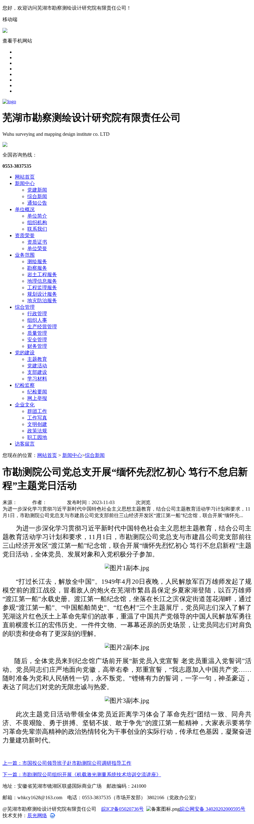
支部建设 (37, 372)
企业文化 (25, 404)
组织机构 (37, 222)
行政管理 (37, 313)
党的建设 (25, 352)
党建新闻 (37, 190)
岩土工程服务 (42, 274)
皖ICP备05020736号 (122, 809)
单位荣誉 (37, 248)
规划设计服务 (42, 294)
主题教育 (37, 359)
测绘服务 (37, 261)
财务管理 (37, 346)
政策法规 (37, 430)
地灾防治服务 (42, 300)
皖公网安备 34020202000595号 (212, 809)
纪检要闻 (37, 391)
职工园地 (37, 437)
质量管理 (37, 333)
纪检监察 (25, 385)
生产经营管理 (42, 326)
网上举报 (37, 398)
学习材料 (37, 378)
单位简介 (37, 216)
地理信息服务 (42, 281)
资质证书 (37, 242)
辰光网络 (37, 815)
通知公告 (37, 203)
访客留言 (25, 443)
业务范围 (25, 255)
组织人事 (37, 320)
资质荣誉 (25, 235)
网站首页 (25, 176)
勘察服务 (37, 268)
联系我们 (37, 229)
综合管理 (25, 307)
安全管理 (37, 339)
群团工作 (37, 411)
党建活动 (37, 365)
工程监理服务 (42, 287)
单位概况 (25, 209)
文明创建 (37, 424)
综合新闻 (37, 196)
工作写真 (37, 417)
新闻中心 (25, 183)
